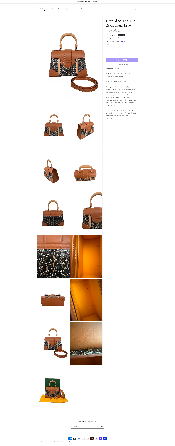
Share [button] (110, 124)
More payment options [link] (122, 64)
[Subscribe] (102, 426)
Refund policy (60, 441)
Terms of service (69, 441)
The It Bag (43, 441)
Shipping (108, 38)
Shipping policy (79, 441)
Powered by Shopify (51, 441)
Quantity (108, 44)
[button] (128, 9)
